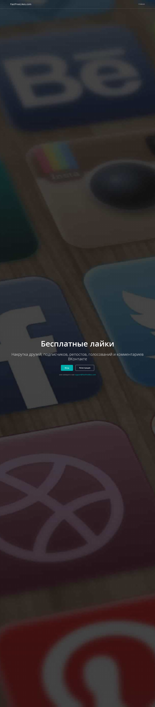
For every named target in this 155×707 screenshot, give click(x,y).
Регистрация (84, 368)
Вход (67, 368)
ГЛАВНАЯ (141, 4)
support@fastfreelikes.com (85, 374)
